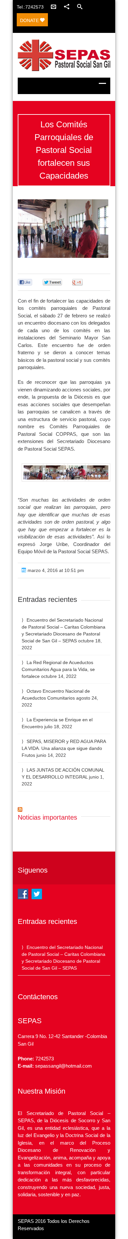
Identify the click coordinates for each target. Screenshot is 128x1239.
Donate (30, 20)
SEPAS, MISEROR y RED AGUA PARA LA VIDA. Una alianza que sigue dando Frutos (64, 748)
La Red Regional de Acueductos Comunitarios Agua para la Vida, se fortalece (58, 669)
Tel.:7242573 (30, 7)
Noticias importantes (47, 817)
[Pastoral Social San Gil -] (64, 55)
